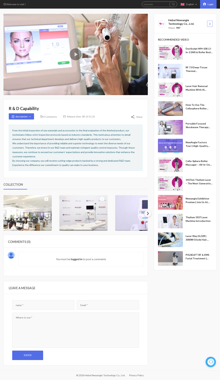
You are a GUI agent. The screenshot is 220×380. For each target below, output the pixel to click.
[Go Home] (210, 24)
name (19, 305)
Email (84, 305)
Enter (27, 355)
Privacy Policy (136, 375)
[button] (189, 4)
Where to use (24, 317)
